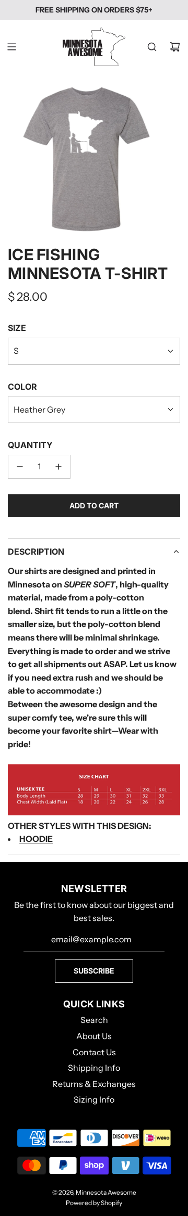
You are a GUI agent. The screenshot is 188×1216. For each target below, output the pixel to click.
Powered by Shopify (94, 1203)
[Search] (151, 46)
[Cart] (174, 46)
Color (22, 386)
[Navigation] (11, 46)
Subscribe (94, 970)
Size (17, 328)
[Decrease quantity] (19, 466)
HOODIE (36, 839)
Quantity (30, 445)
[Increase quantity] (58, 466)
